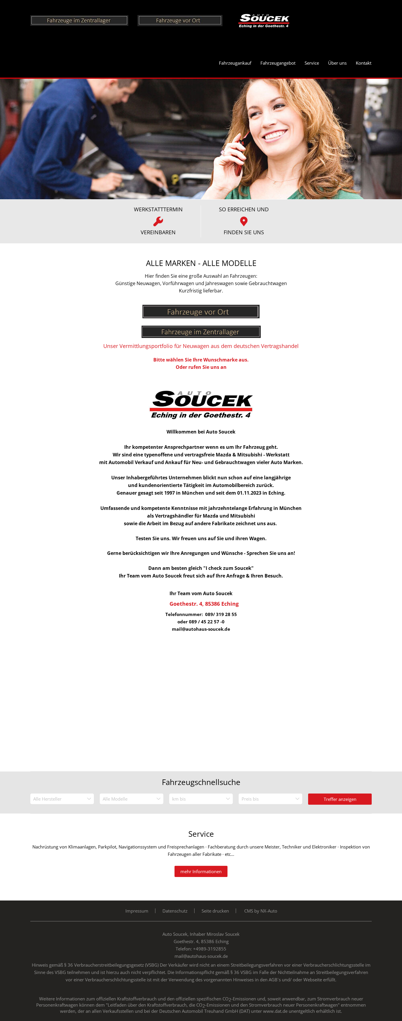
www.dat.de (275, 1011)
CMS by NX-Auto (260, 910)
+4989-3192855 (209, 949)
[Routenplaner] (201, 392)
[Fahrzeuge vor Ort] (187, 20)
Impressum (136, 910)
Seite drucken (215, 910)
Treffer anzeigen (340, 799)
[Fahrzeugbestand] (201, 308)
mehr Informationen (201, 871)
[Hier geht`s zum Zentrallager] (83, 20)
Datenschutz (174, 910)
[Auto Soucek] (271, 20)
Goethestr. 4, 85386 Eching (204, 603)
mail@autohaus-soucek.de (201, 956)
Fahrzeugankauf (235, 63)
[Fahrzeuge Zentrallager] (201, 329)
